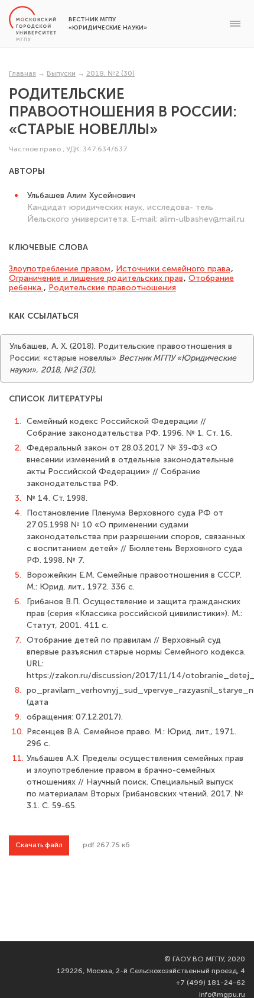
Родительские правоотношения (112, 288)
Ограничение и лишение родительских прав (96, 278)
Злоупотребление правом (59, 269)
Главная (22, 73)
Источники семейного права (173, 269)
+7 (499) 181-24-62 (210, 982)
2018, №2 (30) (110, 73)
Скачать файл (39, 845)
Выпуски (61, 73)
